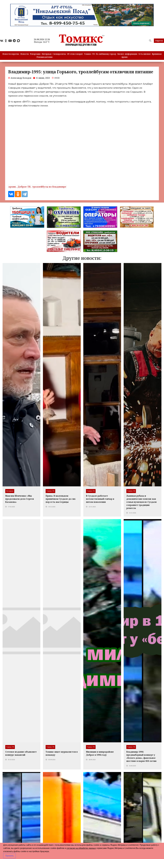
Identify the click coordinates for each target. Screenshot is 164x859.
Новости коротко (10, 54)
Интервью (47, 54)
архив (12, 186)
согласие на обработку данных (81, 848)
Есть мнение (145, 54)
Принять (9, 855)
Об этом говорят (75, 54)
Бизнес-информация (127, 54)
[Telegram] (14, 40)
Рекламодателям (44, 57)
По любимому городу (106, 54)
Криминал (157, 54)
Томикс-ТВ (89, 54)
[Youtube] (10, 40)
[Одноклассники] (18, 194)
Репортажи (35, 54)
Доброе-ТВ (24, 186)
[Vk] (1, 40)
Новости (24, 54)
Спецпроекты (59, 54)
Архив (124, 57)
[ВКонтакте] (11, 194)
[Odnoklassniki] (5, 40)
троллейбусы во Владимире (49, 186)
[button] (159, 41)
